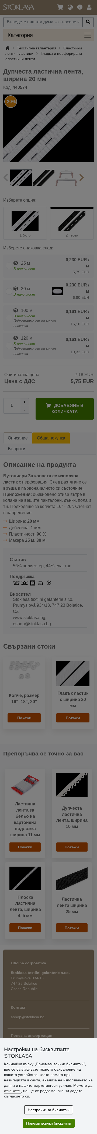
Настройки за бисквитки (49, 1110)
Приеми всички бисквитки (48, 1123)
